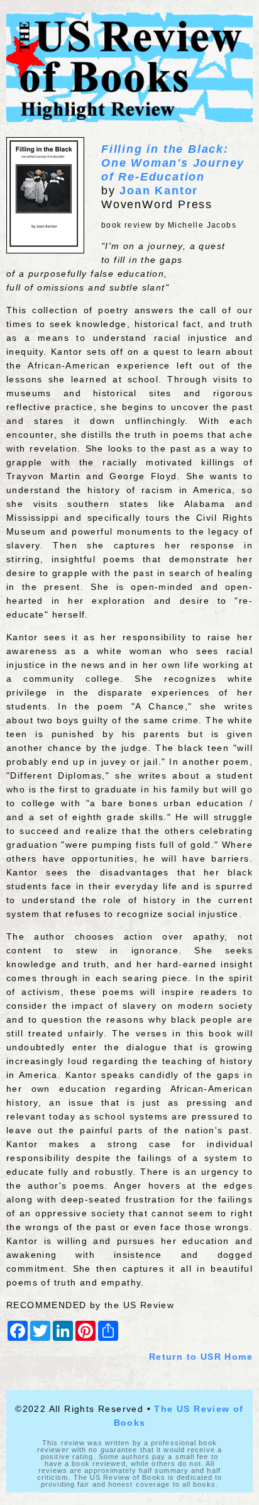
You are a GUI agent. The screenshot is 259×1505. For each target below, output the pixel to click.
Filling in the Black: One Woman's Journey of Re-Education (173, 163)
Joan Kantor (158, 190)
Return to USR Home (201, 1357)
